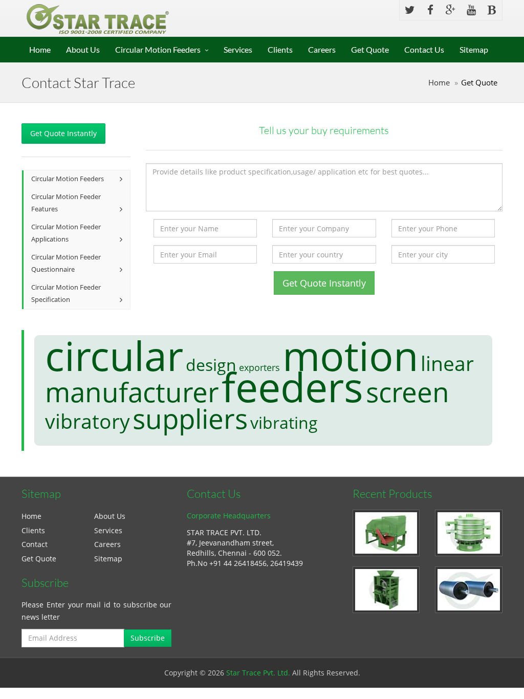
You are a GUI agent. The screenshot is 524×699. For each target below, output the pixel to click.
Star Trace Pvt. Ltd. (258, 673)
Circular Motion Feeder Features (66, 203)
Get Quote (370, 49)
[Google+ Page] (451, 10)
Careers (322, 49)
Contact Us (424, 49)
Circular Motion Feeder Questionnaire (66, 263)
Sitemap (474, 49)
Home (40, 49)
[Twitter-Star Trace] (410, 10)
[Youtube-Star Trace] (471, 10)
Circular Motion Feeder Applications (66, 233)
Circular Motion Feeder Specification (66, 293)
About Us (83, 49)
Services (238, 49)
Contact (34, 544)
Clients (280, 49)
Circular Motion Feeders (158, 49)
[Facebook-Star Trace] (430, 10)
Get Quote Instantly (63, 133)
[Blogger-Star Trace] (492, 10)
